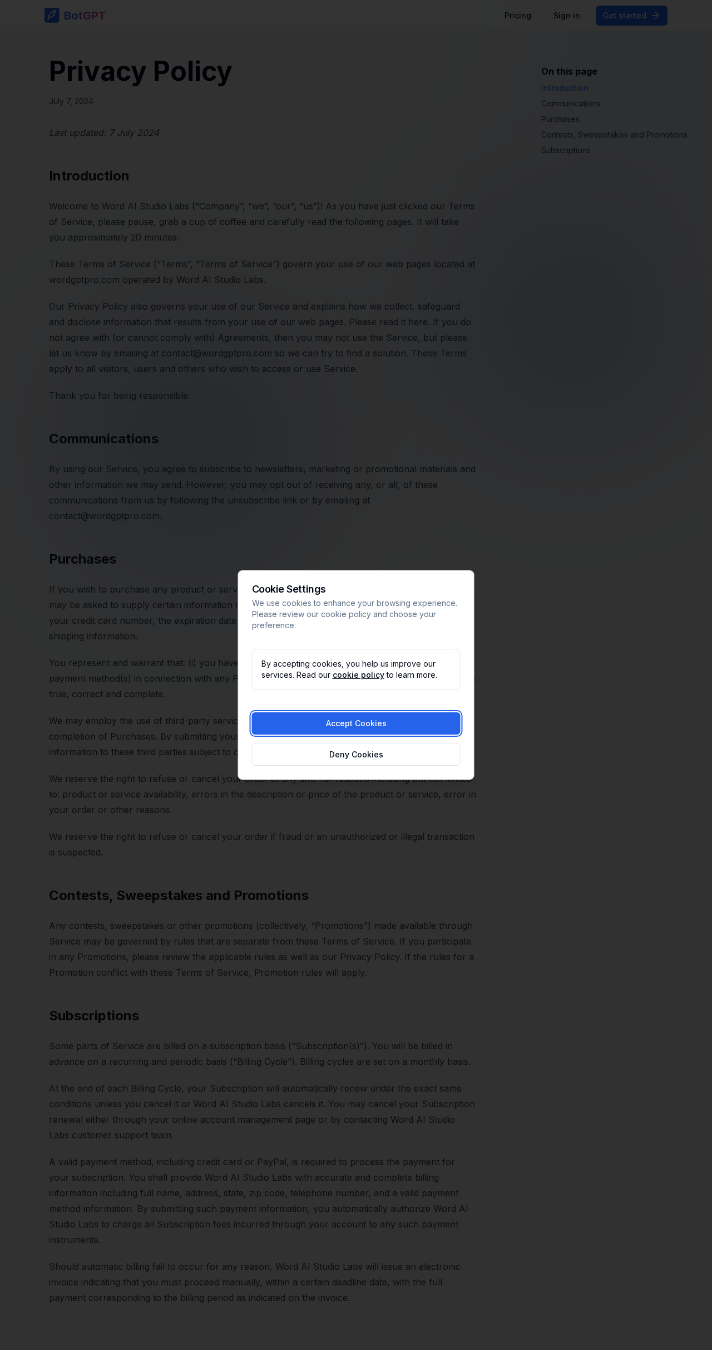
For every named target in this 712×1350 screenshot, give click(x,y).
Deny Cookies (356, 754)
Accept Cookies (356, 723)
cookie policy (358, 674)
